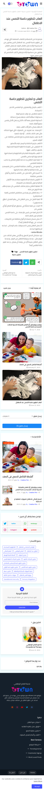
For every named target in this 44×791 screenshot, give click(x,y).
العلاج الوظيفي (19, 551)
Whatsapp (32, 262)
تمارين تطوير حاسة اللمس (28, 252)
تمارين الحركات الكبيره (30, 559)
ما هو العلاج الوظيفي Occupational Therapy (34, 646)
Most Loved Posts (35, 757)
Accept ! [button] (37, 786)
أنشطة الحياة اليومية (9, 555)
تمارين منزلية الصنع (32, 730)
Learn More (38, 781)
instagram (13, 529)
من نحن (22, 772)
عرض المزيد (7, 288)
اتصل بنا (12, 772)
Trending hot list (36, 748)
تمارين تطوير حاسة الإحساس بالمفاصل (15, 563)
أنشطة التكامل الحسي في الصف (30, 365)
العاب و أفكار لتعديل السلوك (29, 734)
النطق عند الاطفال (32, 551)
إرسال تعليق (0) (22, 426)
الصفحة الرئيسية (37, 11)
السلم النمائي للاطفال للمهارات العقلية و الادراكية (28, 500)
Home (32, 772)
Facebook (15, 262)
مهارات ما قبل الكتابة (10, 575)
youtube (34, 529)
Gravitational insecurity (11, 579)
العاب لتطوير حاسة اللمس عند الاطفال (29, 402)
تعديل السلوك (22, 555)
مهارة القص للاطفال (25, 575)
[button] (4, 3)
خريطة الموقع (34, 744)
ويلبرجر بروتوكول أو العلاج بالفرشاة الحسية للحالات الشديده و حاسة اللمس (24, 326)
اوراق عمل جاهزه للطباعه (30, 726)
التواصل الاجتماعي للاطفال (26, 547)
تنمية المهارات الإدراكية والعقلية (23, 571)
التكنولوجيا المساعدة (10, 547)
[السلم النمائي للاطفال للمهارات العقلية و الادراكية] (7, 501)
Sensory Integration (28, 579)
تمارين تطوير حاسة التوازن (11, 567)
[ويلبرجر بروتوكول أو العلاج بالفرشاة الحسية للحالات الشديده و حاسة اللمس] (7, 490)
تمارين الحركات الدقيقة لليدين (12, 559)
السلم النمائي (7, 551)
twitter (13, 523)
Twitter (26, 262)
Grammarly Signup (35, 753)
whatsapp (34, 523)
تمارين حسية (26, 11)
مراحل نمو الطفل (33, 722)
